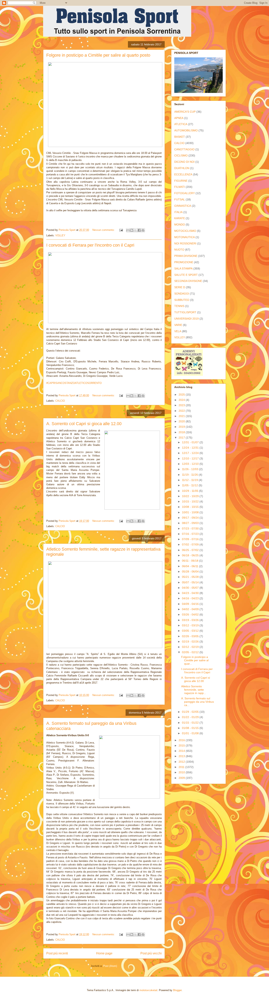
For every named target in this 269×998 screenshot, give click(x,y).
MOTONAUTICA (184, 237)
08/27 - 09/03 (190, 523)
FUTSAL (179, 199)
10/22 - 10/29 (190, 496)
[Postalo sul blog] (132, 230)
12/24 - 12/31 (190, 447)
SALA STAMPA (183, 268)
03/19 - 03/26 (190, 620)
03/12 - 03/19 (190, 625)
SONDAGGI (181, 293)
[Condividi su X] (135, 230)
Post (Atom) (110, 965)
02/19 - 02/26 (190, 641)
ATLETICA (180, 124)
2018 (182, 432)
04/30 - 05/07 (190, 587)
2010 (182, 772)
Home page (104, 953)
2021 (182, 416)
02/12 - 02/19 (190, 646)
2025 (182, 394)
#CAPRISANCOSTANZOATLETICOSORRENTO (74, 383)
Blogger (177, 990)
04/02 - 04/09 (190, 609)
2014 (182, 750)
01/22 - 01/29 (190, 717)
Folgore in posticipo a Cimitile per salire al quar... (195, 660)
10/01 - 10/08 (190, 512)
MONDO (179, 224)
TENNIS (179, 306)
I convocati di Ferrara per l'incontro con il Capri (90, 245)
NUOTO (179, 249)
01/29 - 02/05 (190, 711)
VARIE (178, 324)
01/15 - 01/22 (190, 722)
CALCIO (60, 400)
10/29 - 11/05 (190, 490)
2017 (182, 437)
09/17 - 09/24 (190, 517)
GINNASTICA (182, 205)
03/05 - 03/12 (190, 630)
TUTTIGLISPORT (185, 312)
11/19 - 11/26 (190, 474)
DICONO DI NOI (184, 161)
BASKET (179, 136)
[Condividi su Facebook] (139, 230)
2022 (182, 410)
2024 (182, 399)
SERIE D (179, 287)
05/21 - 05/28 (190, 576)
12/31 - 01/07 (190, 442)
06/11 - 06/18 (190, 560)
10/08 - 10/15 (190, 506)
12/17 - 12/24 (190, 453)
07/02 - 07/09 (190, 544)
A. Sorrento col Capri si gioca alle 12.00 (84, 423)
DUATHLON (181, 168)
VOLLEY (60, 235)
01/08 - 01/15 (190, 728)
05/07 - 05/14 (190, 582)
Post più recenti (57, 953)
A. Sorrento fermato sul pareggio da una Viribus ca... (197, 702)
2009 (182, 777)
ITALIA (178, 212)
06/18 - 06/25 (190, 555)
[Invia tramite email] (128, 230)
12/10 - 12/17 (190, 458)
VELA (177, 331)
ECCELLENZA (183, 174)
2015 (182, 745)
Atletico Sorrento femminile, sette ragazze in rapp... (193, 690)
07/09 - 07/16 (190, 539)
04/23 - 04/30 (190, 593)
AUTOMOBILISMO (186, 130)
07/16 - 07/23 (190, 533)
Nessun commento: (103, 229)
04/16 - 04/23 (190, 598)
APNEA (178, 118)
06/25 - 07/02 (190, 550)
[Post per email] (121, 229)
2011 (182, 767)
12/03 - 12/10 (190, 463)
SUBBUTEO (181, 299)
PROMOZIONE (183, 262)
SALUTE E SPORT (186, 274)
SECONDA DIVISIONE (188, 280)
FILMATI (179, 186)
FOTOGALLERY (184, 193)
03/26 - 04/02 (190, 614)
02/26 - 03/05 (190, 636)
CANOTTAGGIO (184, 149)
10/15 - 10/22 (190, 501)
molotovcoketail (148, 990)
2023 (182, 405)
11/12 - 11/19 (190, 480)
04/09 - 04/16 (190, 603)
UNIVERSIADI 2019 (186, 318)
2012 (182, 761)
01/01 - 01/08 (190, 733)
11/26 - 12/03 (190, 469)
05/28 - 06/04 (190, 571)
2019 (182, 426)
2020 (182, 421)
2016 (182, 740)
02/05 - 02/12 (190, 652)
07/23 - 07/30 (190, 528)
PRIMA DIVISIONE (185, 255)
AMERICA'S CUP (185, 111)
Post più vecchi (151, 953)
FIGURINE (180, 180)
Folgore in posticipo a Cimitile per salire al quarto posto (98, 55)
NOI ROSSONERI (185, 243)
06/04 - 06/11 (190, 566)
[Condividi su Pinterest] (143, 230)
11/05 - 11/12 (190, 485)
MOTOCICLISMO (185, 230)
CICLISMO (181, 155)
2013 (182, 756)
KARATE (179, 218)
